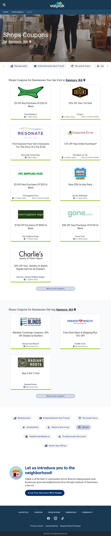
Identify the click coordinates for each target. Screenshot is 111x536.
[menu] (4, 5)
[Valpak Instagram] (55, 518)
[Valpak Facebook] (48, 518)
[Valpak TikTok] (62, 518)
